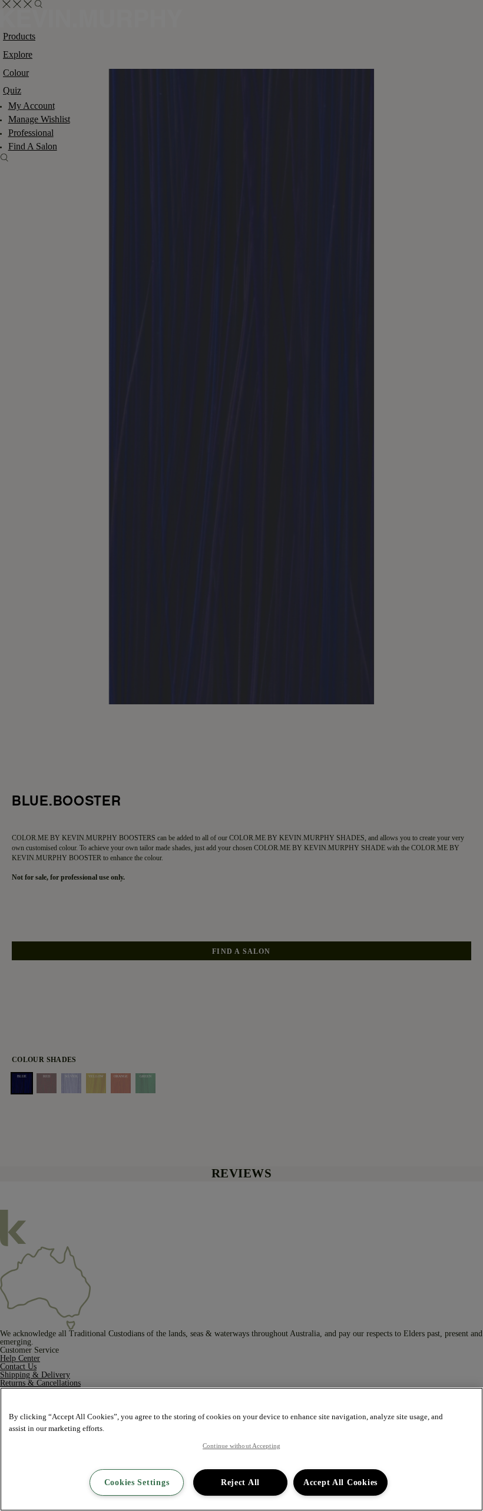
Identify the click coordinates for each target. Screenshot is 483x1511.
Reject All (240, 1482)
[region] (241, 1449)
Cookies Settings (137, 1482)
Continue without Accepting (241, 1445)
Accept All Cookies (340, 1482)
